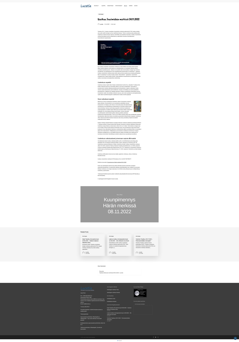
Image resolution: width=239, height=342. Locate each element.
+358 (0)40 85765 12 (87, 295)
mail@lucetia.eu (86, 303)
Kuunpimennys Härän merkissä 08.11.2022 (116, 162)
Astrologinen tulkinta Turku (113, 289)
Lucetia (101, 24)
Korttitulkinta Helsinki (111, 301)
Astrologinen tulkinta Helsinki (113, 292)
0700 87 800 (88, 297)
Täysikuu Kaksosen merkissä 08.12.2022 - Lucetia (111, 272)
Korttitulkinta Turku (111, 298)
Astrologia (101, 14)
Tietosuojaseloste (84, 314)
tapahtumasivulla (95, 300)
